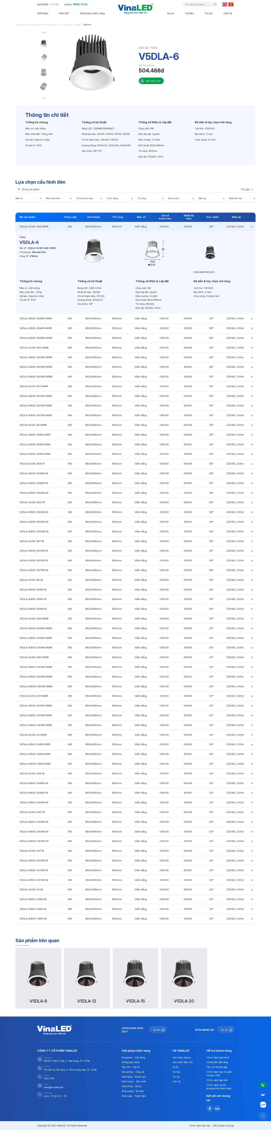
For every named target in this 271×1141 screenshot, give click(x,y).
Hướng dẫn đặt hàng (217, 1062)
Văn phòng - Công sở (133, 1072)
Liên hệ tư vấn (152, 81)
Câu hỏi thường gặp (216, 1067)
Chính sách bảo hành (217, 1057)
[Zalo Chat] (262, 1105)
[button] (44, 33)
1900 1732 (80, 4)
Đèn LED (64, 13)
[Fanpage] (262, 1095)
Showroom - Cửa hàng (133, 1057)
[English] (225, 4)
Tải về (156, 1030)
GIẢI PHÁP (42, 4)
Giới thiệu (42, 13)
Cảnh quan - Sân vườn (134, 1081)
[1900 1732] (262, 1085)
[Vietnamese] (231, 4)
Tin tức (208, 13)
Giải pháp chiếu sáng (92, 13)
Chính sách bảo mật (216, 1080)
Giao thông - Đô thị (131, 1086)
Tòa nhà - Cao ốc (131, 1067)
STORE (54, 4)
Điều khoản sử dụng (223, 1125)
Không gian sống (131, 1062)
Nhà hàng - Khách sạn (134, 1076)
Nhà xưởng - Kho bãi (133, 1091)
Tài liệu (189, 13)
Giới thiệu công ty (182, 1057)
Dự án (170, 13)
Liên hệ (228, 13)
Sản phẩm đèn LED (183, 1062)
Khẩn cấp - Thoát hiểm (134, 1096)
